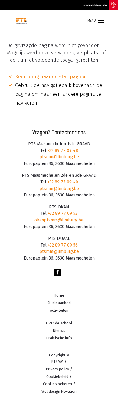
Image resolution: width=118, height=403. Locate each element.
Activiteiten (59, 310)
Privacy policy (57, 369)
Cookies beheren (57, 384)
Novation (59, 391)
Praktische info (59, 338)
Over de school (59, 323)
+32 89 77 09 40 (62, 182)
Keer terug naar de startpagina (50, 76)
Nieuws (59, 330)
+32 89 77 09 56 (62, 245)
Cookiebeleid (57, 376)
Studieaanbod (59, 303)
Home (59, 295)
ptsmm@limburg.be (59, 157)
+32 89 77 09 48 (62, 150)
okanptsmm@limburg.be (59, 220)
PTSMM (57, 361)
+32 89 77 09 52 (62, 213)
